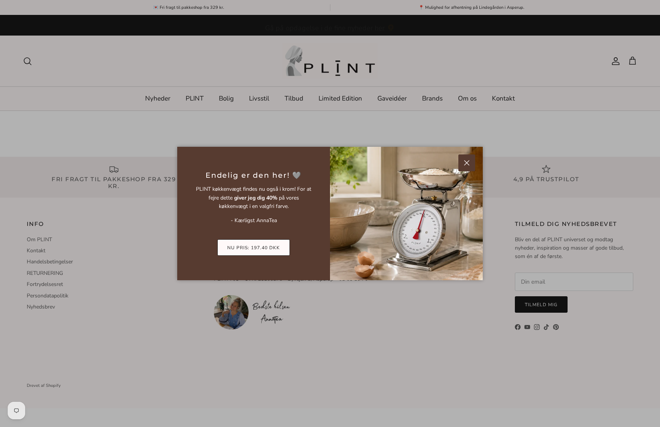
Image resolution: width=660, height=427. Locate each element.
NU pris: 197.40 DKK (253, 248)
